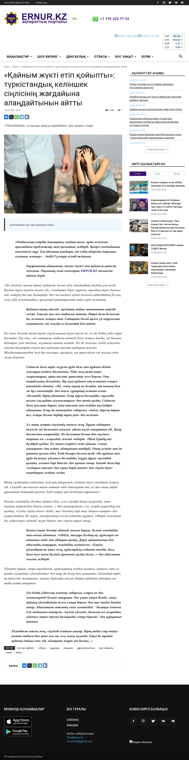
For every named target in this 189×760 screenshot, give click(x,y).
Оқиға (15, 66)
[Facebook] (158, 2)
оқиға (9, 652)
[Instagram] (164, 2)
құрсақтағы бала (86, 648)
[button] (180, 56)
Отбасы (100, 57)
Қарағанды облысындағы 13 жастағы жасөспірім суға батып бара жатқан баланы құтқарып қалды (154, 122)
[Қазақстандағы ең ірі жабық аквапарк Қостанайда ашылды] (139, 187)
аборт (19, 652)
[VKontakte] (176, 2)
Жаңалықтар (18, 57)
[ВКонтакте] (6, 117)
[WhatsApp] (16, 117)
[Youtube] (182, 2)
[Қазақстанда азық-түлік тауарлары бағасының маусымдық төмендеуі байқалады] (139, 267)
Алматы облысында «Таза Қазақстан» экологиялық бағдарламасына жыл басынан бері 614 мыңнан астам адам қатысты (168, 228)
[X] (11, 117)
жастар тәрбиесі (25, 648)
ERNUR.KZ (89, 271)
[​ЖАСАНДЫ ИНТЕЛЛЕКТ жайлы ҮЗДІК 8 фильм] (139, 250)
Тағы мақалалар (156, 149)
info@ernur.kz (75, 737)
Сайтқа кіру (41, 2)
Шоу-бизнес (47, 57)
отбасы (42, 648)
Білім (146, 57)
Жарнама (72, 725)
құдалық (54, 648)
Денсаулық (76, 57)
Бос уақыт (124, 57)
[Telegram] (22, 117)
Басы (7, 66)
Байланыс (73, 719)
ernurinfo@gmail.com (79, 741)
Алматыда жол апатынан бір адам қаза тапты (156, 109)
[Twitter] (170, 2)
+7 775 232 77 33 (114, 18)
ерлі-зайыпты (106, 648)
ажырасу (68, 648)
